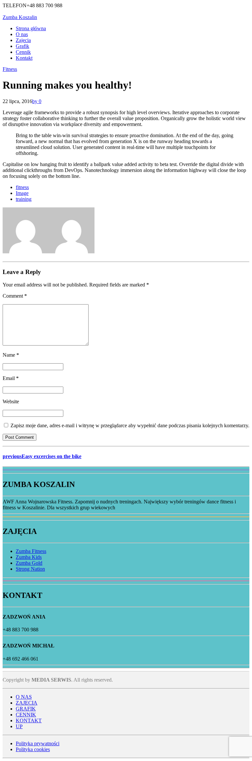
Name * (11, 355)
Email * (11, 378)
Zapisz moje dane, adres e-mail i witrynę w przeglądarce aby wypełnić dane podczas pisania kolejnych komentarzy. (129, 425)
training (24, 199)
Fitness (10, 69)
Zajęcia (23, 40)
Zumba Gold (29, 563)
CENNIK (26, 714)
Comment (15, 296)
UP (19, 726)
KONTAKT (29, 720)
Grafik (22, 46)
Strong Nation (30, 569)
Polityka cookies (33, 749)
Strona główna (31, 28)
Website (11, 401)
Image (22, 193)
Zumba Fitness (31, 551)
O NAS (24, 697)
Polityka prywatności (37, 743)
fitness (22, 187)
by (35, 101)
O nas (22, 34)
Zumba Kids (29, 557)
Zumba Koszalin (20, 17)
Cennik (23, 52)
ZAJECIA (26, 703)
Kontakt (24, 58)
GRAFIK (26, 708)
